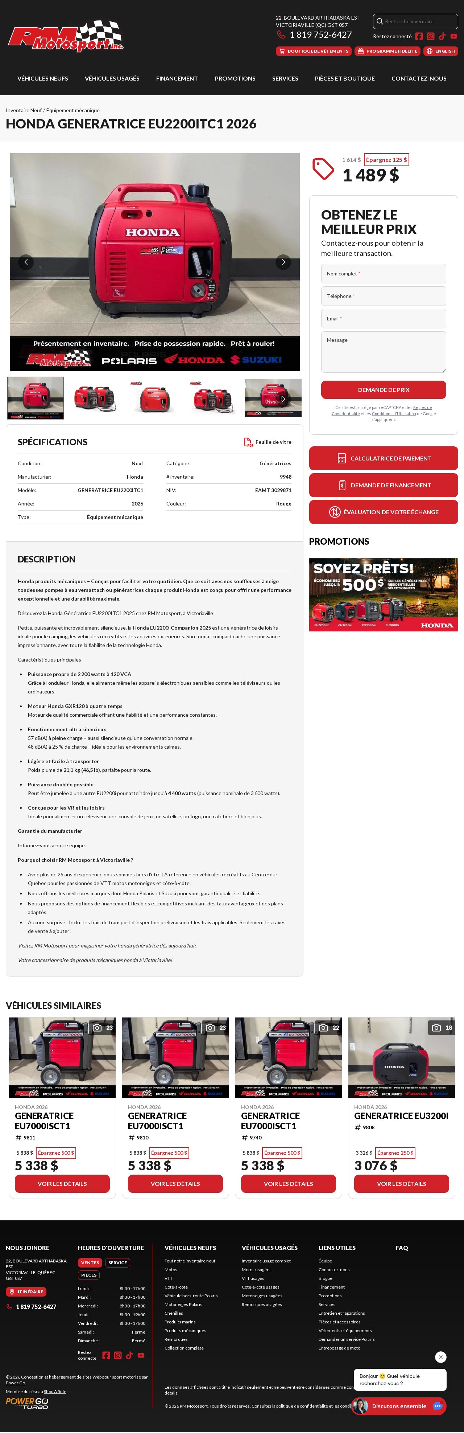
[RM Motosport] (68, 35)
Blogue (325, 1278)
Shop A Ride (55, 1391)
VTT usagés (253, 1278)
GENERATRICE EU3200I (401, 1115)
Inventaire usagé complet (266, 1261)
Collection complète (184, 1348)
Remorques (176, 1339)
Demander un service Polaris (347, 1339)
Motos (171, 1269)
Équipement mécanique (73, 110)
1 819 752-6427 (321, 34)
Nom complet (344, 273)
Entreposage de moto (339, 1348)
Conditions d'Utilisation (394, 413)
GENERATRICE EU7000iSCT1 (44, 1120)
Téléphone (341, 296)
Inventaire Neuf (24, 110)
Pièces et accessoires (340, 1321)
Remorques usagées (262, 1304)
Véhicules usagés (112, 78)
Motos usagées (257, 1269)
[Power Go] (79, 1403)
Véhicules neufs (42, 78)
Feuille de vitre (273, 442)
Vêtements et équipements (345, 1330)
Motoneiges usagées (262, 1295)
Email (334, 318)
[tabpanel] (112, 1315)
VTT (169, 1278)
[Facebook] (419, 36)
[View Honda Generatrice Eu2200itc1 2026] (35, 398)
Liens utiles (337, 1247)
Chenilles (174, 1313)
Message (337, 340)
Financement (177, 78)
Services (285, 78)
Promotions (235, 78)
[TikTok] (442, 36)
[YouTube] (454, 36)
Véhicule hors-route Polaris (191, 1295)
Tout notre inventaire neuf (190, 1261)
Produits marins (180, 1321)
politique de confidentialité (302, 1406)
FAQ (402, 1247)
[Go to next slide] (283, 262)
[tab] (90, 1263)
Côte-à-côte (176, 1287)
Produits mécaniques (185, 1330)
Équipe (325, 1261)
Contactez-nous (419, 78)
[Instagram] (430, 36)
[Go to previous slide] (26, 262)
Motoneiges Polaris (183, 1304)
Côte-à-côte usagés (260, 1287)
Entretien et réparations (342, 1313)
